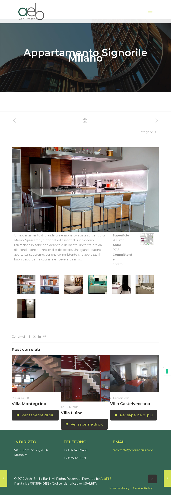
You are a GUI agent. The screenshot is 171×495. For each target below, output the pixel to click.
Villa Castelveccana (130, 403)
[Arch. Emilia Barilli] (31, 11)
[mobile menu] (150, 11)
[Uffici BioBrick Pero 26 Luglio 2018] (3, 478)
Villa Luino (72, 412)
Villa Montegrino (29, 403)
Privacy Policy (119, 488)
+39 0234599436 (75, 450)
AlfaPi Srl (107, 479)
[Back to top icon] (152, 479)
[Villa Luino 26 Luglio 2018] (167, 478)
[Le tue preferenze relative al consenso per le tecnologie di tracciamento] (167, 371)
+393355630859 (74, 458)
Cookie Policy (143, 488)
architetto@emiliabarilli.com (133, 450)
